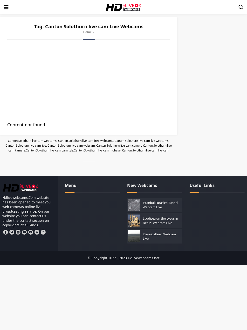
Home (87, 32)
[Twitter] (11, 232)
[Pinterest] (36, 232)
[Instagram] (18, 232)
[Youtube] (30, 232)
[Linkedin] (24, 232)
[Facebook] (5, 232)
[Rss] (43, 232)
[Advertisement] (88, 81)
